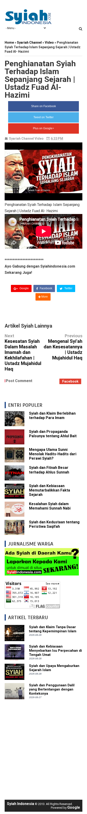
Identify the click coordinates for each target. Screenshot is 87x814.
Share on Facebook (43, 106)
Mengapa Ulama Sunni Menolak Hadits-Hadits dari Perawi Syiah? (52, 454)
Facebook (45, 288)
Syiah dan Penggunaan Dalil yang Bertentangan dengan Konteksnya (51, 689)
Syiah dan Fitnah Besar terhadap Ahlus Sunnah (49, 469)
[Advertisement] (43, 747)
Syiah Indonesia (20, 804)
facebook (70, 381)
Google (24, 288)
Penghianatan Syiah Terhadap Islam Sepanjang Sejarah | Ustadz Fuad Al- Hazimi (40, 79)
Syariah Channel (21, 138)
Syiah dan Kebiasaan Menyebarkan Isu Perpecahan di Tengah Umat (55, 650)
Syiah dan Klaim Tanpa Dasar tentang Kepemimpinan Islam (52, 629)
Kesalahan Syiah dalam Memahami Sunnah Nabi (50, 506)
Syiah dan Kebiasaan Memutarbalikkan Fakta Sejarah (49, 490)
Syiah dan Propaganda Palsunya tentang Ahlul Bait (53, 433)
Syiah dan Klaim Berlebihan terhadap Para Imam (52, 415)
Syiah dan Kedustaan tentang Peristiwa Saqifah (54, 524)
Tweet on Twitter (43, 117)
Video (39, 138)
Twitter (68, 288)
